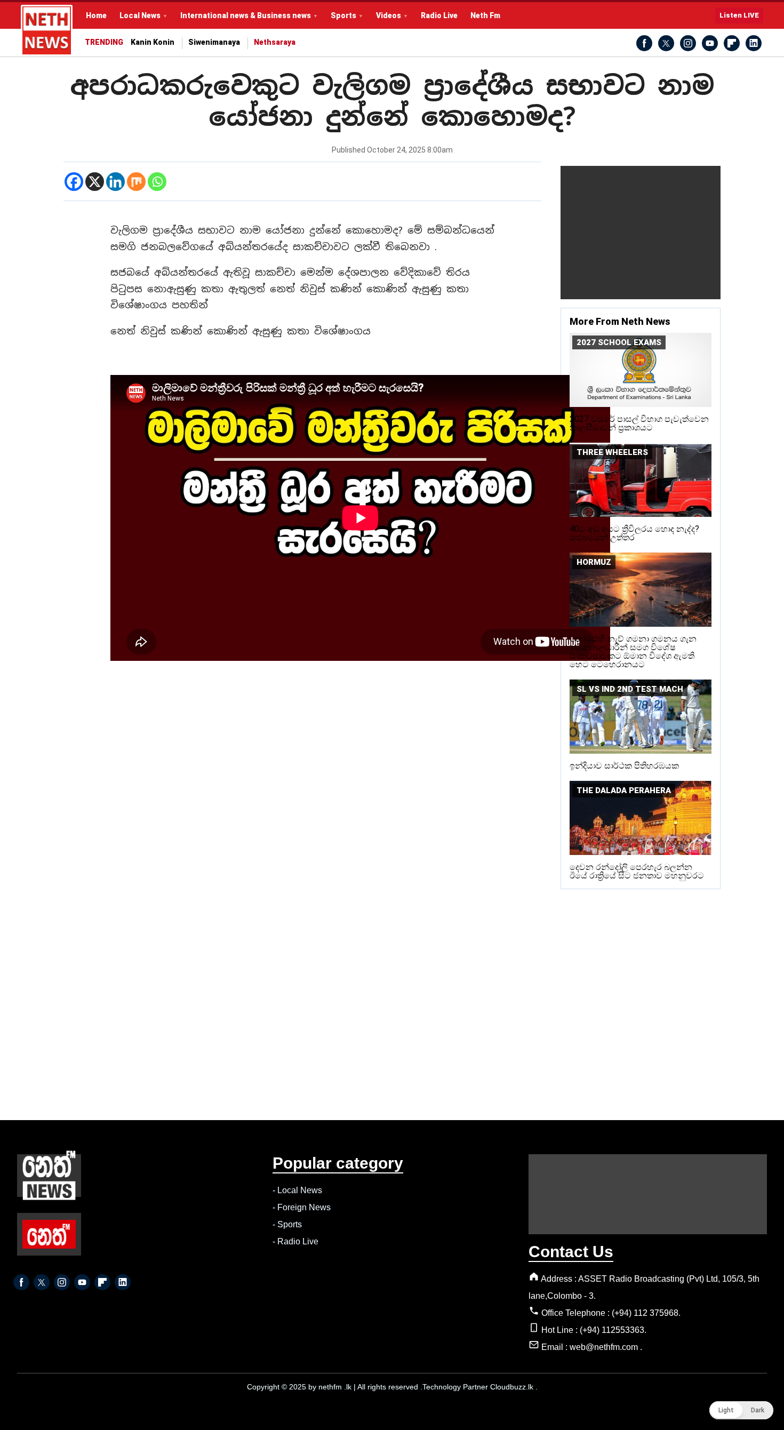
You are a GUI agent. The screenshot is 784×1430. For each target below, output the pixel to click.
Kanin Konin (152, 42)
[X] (94, 181)
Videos (388, 15)
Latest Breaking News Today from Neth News (47, 30)
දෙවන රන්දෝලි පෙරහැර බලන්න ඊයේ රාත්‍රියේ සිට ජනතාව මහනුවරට (637, 871)
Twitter (666, 43)
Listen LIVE (739, 15)
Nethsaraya (274, 42)
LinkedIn (754, 43)
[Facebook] (74, 181)
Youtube (710, 43)
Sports (343, 15)
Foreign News (304, 1207)
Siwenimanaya (214, 42)
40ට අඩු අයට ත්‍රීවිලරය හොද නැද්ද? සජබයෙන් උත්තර (634, 533)
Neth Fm (485, 15)
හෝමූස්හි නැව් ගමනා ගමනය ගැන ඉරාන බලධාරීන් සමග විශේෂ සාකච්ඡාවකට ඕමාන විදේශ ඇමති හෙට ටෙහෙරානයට (633, 651)
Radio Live (439, 15)
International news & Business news (245, 15)
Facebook (644, 43)
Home (96, 15)
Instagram (688, 43)
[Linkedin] (115, 181)
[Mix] (136, 181)
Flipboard (732, 43)
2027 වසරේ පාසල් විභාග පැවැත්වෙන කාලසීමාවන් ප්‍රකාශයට (639, 423)
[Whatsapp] (157, 181)
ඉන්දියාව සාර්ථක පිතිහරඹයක (624, 766)
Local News (140, 15)
